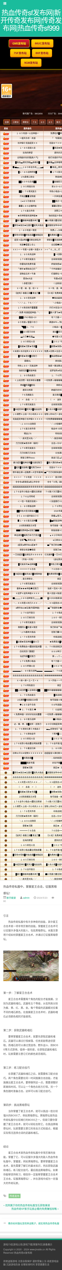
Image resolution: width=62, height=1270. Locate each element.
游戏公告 (17, 1244)
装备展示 (47, 1244)
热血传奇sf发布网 (23, 1252)
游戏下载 (27, 1244)
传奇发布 (15, 1196)
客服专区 (37, 1244)
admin (26, 897)
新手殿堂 (11, 897)
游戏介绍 (8, 1244)
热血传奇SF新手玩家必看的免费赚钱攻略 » (35, 1208)
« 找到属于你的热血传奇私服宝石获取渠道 (26, 1205)
